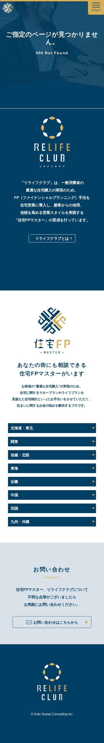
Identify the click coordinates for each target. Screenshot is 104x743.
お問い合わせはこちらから (55, 622)
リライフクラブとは (52, 238)
